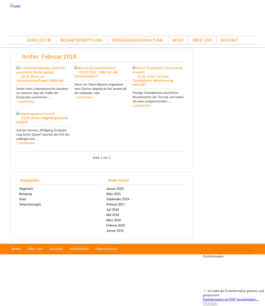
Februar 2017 (115, 204)
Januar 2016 (115, 230)
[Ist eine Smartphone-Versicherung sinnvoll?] (159, 72)
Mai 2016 (112, 215)
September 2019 (117, 199)
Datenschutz (106, 249)
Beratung (25, 194)
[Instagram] (253, 17)
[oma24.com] (15, 6)
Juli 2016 (112, 209)
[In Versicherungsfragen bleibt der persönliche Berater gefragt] (43, 72)
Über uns (202, 40)
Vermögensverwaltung (137, 40)
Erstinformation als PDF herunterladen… (231, 299)
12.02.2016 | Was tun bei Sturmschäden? (96, 74)
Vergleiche (39, 40)
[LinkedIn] (253, 21)
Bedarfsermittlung (81, 40)
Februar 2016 (115, 225)
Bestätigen (210, 304)
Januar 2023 (115, 188)
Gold (22, 199)
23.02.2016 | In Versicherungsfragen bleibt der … (42, 78)
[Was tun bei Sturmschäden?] (95, 68)
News (178, 40)
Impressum (79, 249)
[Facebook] (253, 12)
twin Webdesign (240, 249)
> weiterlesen (25, 101)
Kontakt (229, 40)
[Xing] (253, 29)
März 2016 (113, 220)
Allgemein (26, 188)
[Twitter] (253, 25)
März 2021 (113, 194)
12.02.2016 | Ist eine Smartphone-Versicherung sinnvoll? (152, 81)
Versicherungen (30, 204)
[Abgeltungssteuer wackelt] (35, 113)
